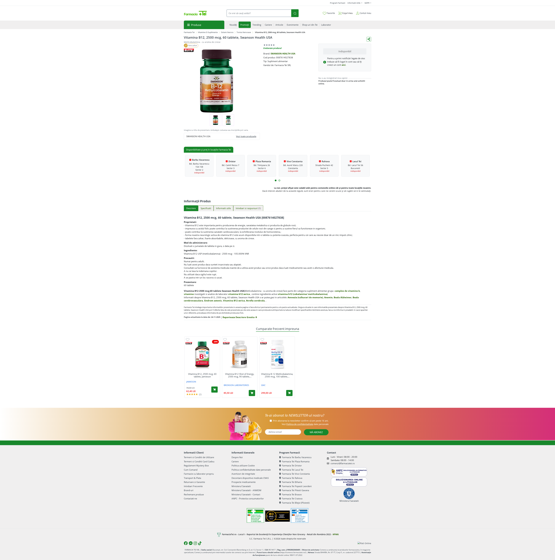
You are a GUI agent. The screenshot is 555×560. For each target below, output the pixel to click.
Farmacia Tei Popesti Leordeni (297, 486)
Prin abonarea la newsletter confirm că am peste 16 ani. (301, 420)
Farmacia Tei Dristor (292, 465)
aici (344, 64)
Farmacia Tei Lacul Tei (292, 469)
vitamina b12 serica (239, 294)
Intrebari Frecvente (193, 486)
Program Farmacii (337, 3)
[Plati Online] (364, 543)
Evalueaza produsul (272, 48)
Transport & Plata (192, 478)
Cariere (235, 461)
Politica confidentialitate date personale (251, 469)
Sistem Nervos (227, 32)
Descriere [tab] (191, 208)
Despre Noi (237, 457)
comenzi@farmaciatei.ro (343, 463)
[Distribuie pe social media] (369, 39)
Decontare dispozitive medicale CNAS (250, 478)
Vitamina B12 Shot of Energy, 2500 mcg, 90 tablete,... (239, 375)
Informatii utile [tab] (223, 208)
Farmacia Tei (189, 32)
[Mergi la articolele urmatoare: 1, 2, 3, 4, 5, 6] (276, 180)
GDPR (367, 3)
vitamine (189, 294)
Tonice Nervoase (244, 32)
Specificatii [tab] (206, 208)
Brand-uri (188, 490)
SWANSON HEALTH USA (283, 53)
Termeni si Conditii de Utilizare (199, 457)
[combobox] (258, 13)
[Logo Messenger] (191, 543)
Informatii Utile (354, 3)
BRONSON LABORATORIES (236, 385)
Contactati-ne (190, 498)
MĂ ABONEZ (316, 432)
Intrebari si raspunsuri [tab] (248, 208)
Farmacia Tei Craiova (292, 498)
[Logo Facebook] (186, 543)
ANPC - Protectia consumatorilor (248, 498)
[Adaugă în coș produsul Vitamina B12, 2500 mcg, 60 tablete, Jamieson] (214, 390)
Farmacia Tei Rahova (292, 478)
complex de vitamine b (347, 290)
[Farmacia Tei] (195, 13)
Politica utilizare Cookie (243, 465)
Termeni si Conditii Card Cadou (199, 461)
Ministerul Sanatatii (241, 486)
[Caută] (294, 13)
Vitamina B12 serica (234, 300)
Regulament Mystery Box (196, 465)
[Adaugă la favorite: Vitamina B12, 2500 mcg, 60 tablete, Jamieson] (187, 339)
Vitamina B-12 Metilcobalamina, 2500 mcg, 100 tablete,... (277, 375)
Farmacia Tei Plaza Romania (295, 461)
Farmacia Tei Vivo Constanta (296, 473)
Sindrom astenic (213, 300)
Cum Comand (190, 469)
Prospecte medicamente (244, 482)
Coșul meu (347, 13)
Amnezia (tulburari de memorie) (305, 297)
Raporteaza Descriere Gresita (239, 317)
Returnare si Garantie (194, 482)
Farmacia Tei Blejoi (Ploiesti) (295, 502)
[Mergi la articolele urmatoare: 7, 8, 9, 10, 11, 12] (279, 180)
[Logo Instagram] (195, 543)
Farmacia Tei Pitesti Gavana (295, 490)
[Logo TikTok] (199, 543)
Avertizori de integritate (243, 473)
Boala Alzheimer (343, 297)
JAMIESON (191, 381)
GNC (263, 385)
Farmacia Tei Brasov (292, 494)
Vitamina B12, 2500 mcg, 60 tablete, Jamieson (202, 375)
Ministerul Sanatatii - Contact (246, 494)
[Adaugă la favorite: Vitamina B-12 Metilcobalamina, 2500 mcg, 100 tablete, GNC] (262, 339)
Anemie (328, 297)
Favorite (330, 13)
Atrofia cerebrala (255, 300)
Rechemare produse (194, 494)
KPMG (336, 534)
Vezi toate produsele (246, 136)
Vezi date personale (305, 424)
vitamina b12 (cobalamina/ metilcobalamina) (303, 294)
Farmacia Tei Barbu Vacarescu (296, 457)
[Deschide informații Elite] (189, 343)
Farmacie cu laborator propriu (199, 473)
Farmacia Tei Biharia (292, 482)
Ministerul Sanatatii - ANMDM (246, 490)
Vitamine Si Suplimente (208, 32)
